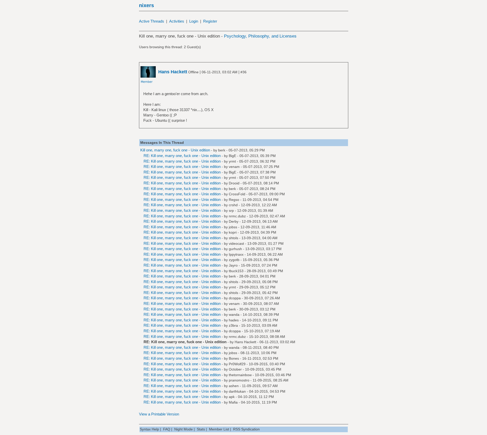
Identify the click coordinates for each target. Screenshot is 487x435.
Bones (234, 358)
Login (193, 21)
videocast (236, 243)
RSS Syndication (246, 429)
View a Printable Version (159, 414)
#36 (243, 72)
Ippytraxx (236, 254)
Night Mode (183, 429)
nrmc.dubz (237, 216)
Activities (176, 21)
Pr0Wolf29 (237, 364)
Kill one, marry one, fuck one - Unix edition (175, 150)
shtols (233, 238)
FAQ (166, 429)
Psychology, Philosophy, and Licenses (260, 36)
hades (234, 320)
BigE (232, 156)
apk (232, 397)
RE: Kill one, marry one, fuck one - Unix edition (182, 155)
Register (210, 21)
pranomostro (239, 380)
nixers (146, 5)
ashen (234, 386)
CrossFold (237, 194)
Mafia (233, 402)
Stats (201, 429)
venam (234, 167)
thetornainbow (240, 375)
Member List (219, 429)
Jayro (233, 265)
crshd (233, 205)
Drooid (234, 183)
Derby (233, 221)
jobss (233, 227)
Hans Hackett (245, 342)
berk (221, 150)
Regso (234, 200)
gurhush (235, 249)
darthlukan (237, 391)
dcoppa (235, 298)
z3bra (233, 325)
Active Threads (151, 21)
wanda (234, 314)
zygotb (234, 260)
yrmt (232, 161)
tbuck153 (236, 271)
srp (231, 210)
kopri (233, 232)
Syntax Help (149, 429)
